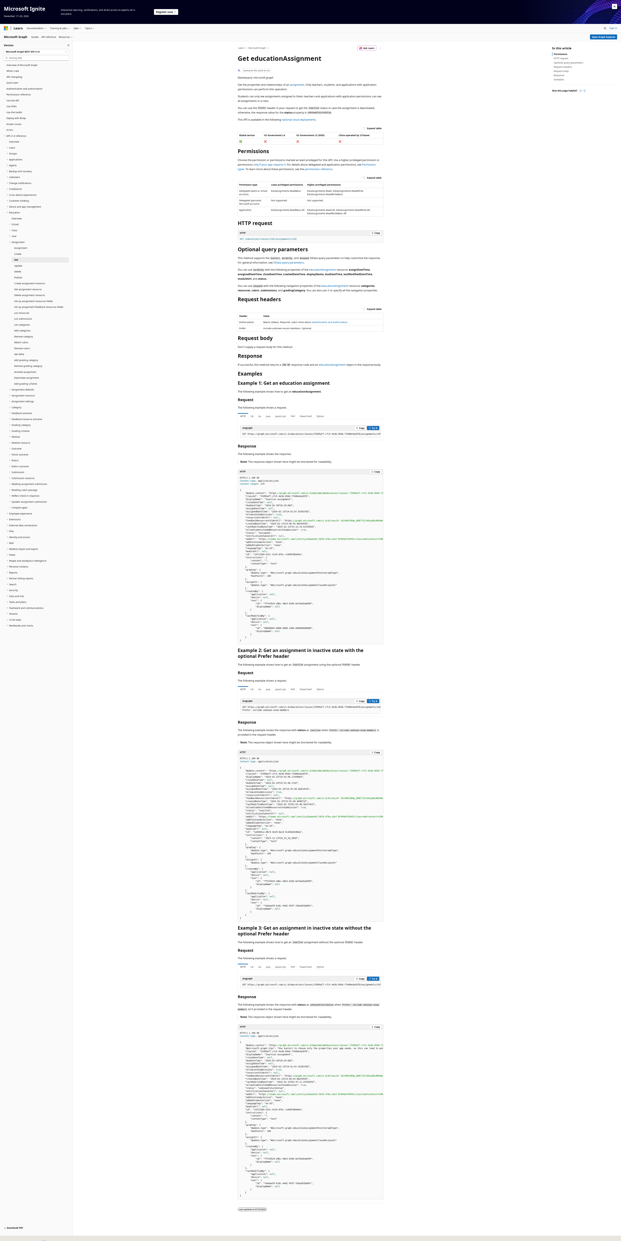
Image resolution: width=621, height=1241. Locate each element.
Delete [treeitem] (17, 271)
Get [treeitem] (16, 259)
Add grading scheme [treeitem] (25, 383)
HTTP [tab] (243, 416)
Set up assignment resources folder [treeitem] (33, 301)
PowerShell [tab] (306, 416)
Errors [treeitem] (9, 129)
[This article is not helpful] (584, 91)
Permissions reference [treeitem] (18, 94)
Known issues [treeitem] (13, 124)
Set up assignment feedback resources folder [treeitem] (39, 306)
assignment (297, 84)
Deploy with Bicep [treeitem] (16, 118)
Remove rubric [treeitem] (22, 348)
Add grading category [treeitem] (26, 360)
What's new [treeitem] (12, 70)
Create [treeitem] (17, 253)
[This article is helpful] (581, 91)
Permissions (560, 54)
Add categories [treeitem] (22, 330)
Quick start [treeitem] (12, 82)
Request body (561, 71)
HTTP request (561, 58)
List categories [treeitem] (22, 324)
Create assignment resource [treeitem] (29, 283)
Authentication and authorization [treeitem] (24, 88)
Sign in (613, 28)
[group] (310, 434)
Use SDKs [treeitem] (11, 106)
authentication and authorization (329, 322)
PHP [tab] (293, 416)
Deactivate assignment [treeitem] (26, 377)
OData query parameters (288, 262)
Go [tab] (259, 416)
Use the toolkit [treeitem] (14, 112)
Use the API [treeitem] (12, 100)
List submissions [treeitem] (23, 318)
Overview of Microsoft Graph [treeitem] (22, 65)
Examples (559, 79)
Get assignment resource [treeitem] (28, 289)
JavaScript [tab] (280, 416)
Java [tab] (268, 416)
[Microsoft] (6, 28)
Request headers (563, 66)
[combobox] (36, 51)
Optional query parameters (568, 62)
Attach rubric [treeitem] (21, 342)
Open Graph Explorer (603, 36)
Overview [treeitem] (14, 141)
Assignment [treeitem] (20, 247)
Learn (241, 47)
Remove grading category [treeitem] (28, 365)
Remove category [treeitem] (23, 336)
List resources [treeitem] (21, 312)
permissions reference (318, 169)
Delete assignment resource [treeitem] (29, 295)
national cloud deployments (299, 119)
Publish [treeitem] (18, 277)
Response (559, 75)
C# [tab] (252, 416)
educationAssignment (322, 269)
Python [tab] (320, 416)
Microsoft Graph (257, 47)
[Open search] (605, 28)
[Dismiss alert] (614, 6)
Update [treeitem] (18, 265)
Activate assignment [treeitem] (25, 371)
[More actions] (380, 48)
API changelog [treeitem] (14, 76)
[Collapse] (68, 45)
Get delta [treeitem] (19, 354)
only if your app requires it (269, 164)
